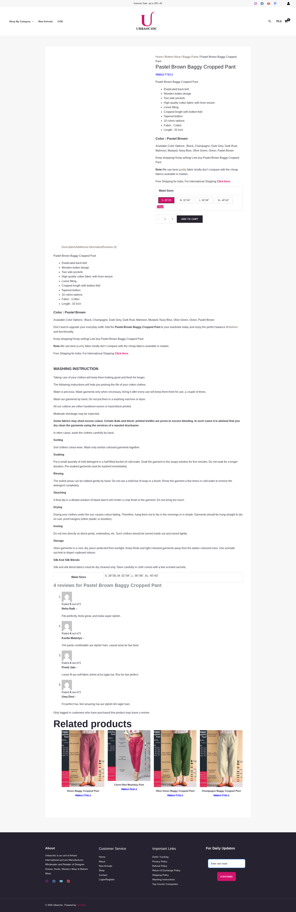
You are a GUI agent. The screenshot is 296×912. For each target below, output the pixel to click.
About (102, 861)
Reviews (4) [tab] (109, 247)
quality (182, 169)
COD (60, 21)
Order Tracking (160, 856)
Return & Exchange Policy (166, 870)
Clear (160, 206)
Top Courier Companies (165, 884)
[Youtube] (61, 881)
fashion (233, 327)
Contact (103, 875)
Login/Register (107, 879)
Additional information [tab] (89, 247)
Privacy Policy (159, 861)
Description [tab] (69, 247)
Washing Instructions (163, 879)
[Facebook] (262, 3)
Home (159, 56)
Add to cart (189, 219)
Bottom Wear (173, 56)
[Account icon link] (288, 3)
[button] (32, 21)
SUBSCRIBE (226, 876)
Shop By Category (19, 21)
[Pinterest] (275, 3)
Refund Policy (159, 866)
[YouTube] (268, 3)
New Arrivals (45, 21)
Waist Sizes (166, 190)
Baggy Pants (190, 56)
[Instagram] (255, 3)
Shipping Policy (160, 875)
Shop (101, 870)
